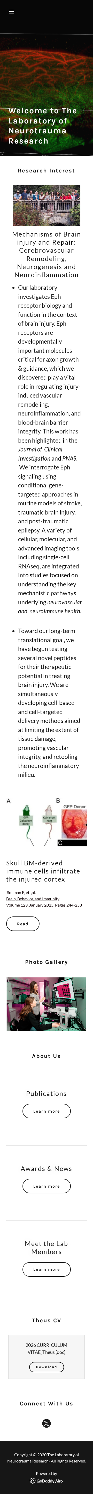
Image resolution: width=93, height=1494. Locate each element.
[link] (46, 1424)
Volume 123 (17, 904)
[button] (12, 11)
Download (46, 1367)
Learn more (46, 1111)
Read (23, 923)
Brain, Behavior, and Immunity (32, 898)
